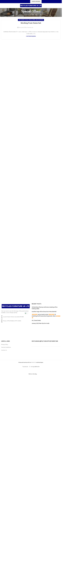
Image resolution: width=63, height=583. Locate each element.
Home (20, 14)
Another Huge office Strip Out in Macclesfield (44, 311)
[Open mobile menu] (1, 5)
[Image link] (16, 306)
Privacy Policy (4, 344)
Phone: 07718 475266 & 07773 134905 (12, 321)
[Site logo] (31, 6)
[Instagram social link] (25, 1)
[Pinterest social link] (39, 26)
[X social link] (23, 1)
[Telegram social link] (43, 26)
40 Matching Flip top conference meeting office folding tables (44, 307)
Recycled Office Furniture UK (26, 28)
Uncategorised (39, 20)
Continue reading (31, 36)
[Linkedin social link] (27, 1)
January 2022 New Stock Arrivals (40, 323)
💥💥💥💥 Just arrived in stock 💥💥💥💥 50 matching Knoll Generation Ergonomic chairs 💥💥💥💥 (46, 316)
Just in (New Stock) (23, 20)
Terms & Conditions (6, 347)
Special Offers (31, 20)
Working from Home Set (31, 23)
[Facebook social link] (21, 1)
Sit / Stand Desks (36, 320)
